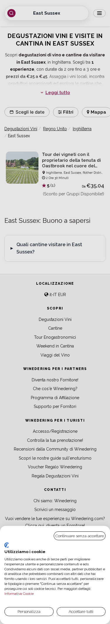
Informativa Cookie (19, 594)
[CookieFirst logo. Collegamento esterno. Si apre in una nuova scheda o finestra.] (6, 545)
